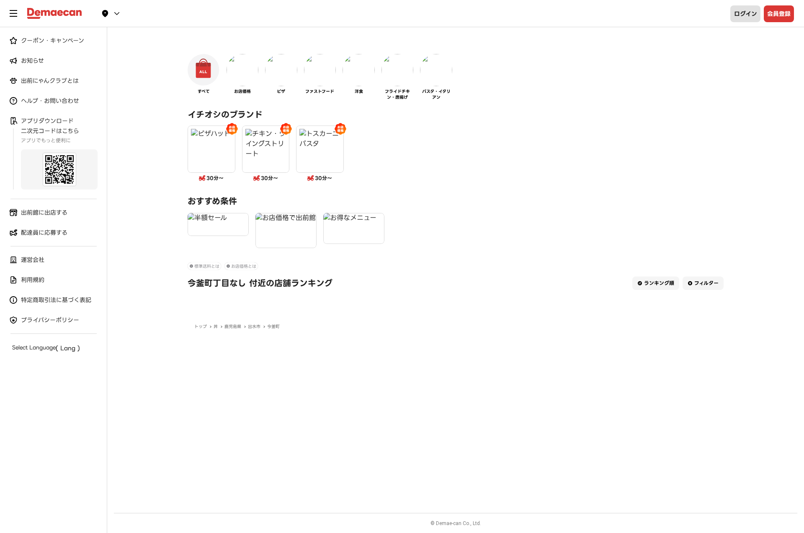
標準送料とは (206, 266)
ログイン (745, 13)
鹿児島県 (232, 326)
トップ (200, 326)
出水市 (254, 326)
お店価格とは (243, 266)
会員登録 (779, 13)
